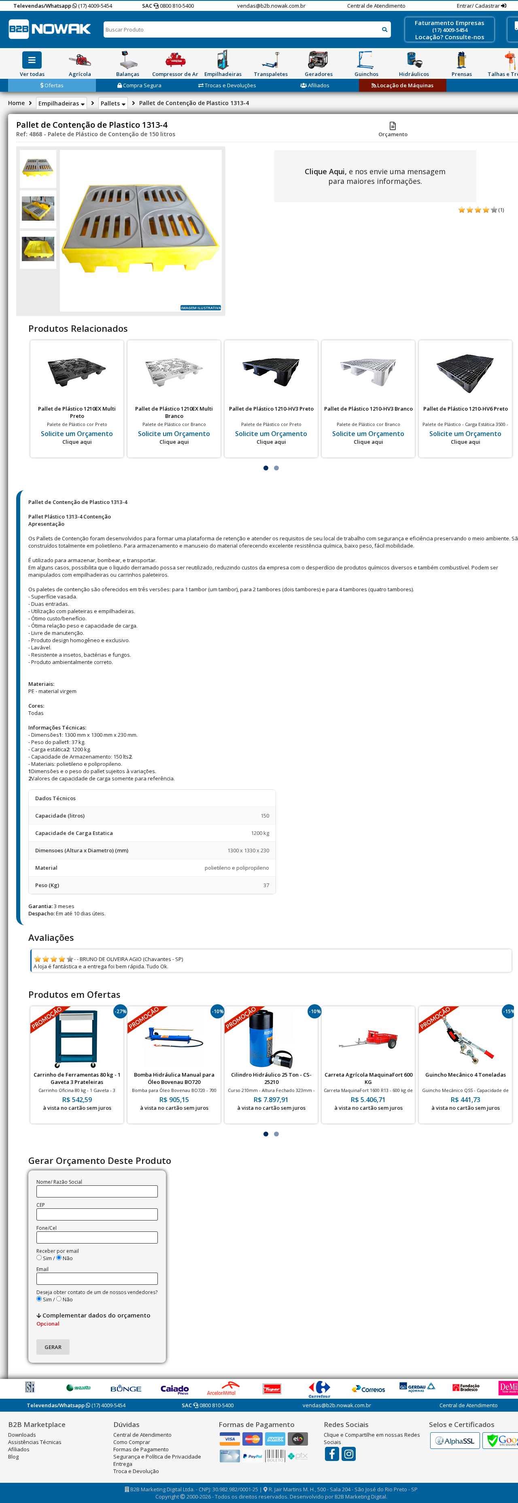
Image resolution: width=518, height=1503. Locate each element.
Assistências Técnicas (35, 1442)
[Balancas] (127, 59)
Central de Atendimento (376, 5)
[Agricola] (80, 59)
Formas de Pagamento (141, 1449)
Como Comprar (131, 1442)
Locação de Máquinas (404, 85)
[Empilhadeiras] (223, 59)
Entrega (122, 1463)
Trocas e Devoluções (230, 85)
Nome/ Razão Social (59, 1181)
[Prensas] (462, 59)
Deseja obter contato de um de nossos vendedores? (96, 1292)
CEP (40, 1205)
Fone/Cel (46, 1228)
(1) (501, 209)
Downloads (22, 1434)
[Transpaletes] (271, 59)
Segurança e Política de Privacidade (157, 1456)
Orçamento (393, 134)
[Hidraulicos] (414, 59)
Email (42, 1269)
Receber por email (57, 1251)
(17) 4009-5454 (94, 5)
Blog (13, 1456)
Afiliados (318, 85)
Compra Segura (141, 85)
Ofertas (53, 85)
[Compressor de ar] (175, 59)
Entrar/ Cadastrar (479, 5)
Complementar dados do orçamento (93, 1319)
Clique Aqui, (326, 171)
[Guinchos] (366, 59)
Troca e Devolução (136, 1471)
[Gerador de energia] (318, 59)
